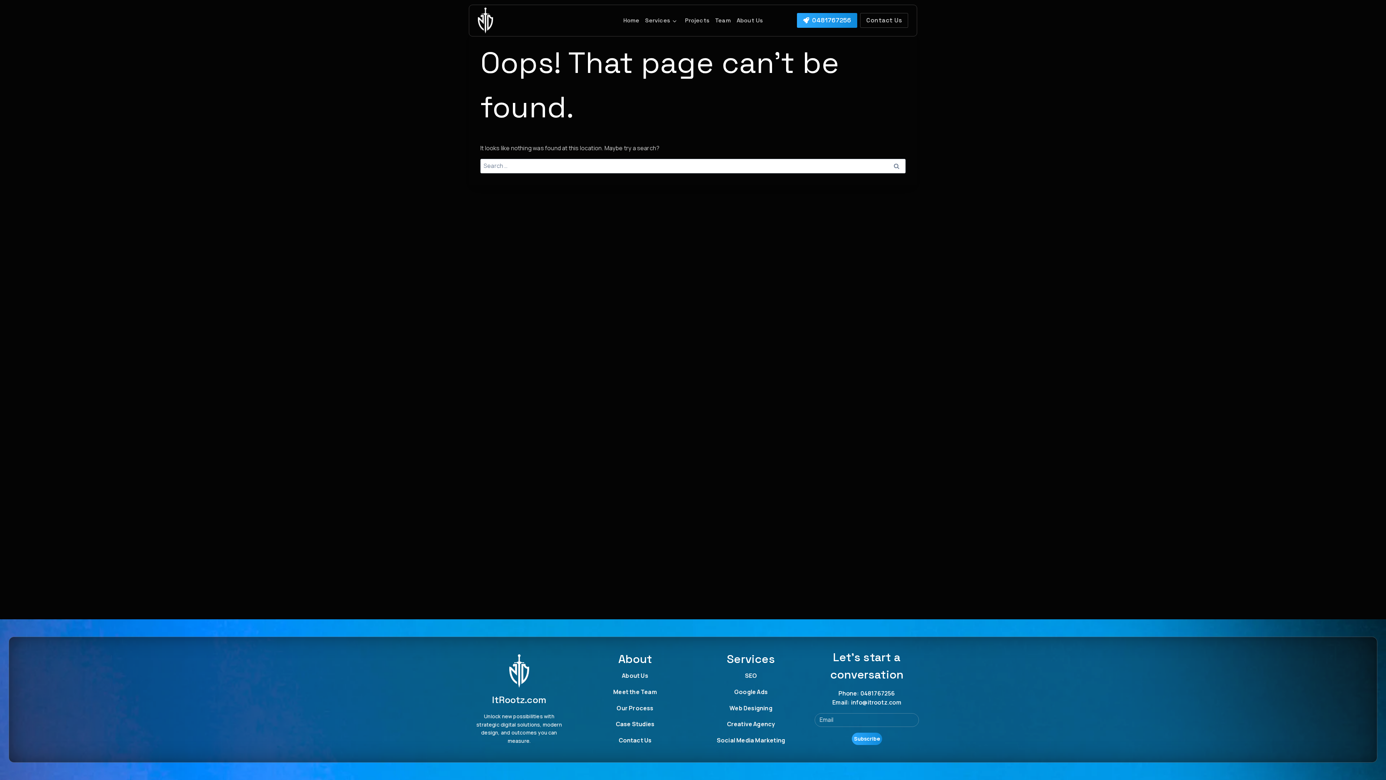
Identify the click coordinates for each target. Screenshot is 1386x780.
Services (657, 20)
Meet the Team (635, 692)
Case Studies (635, 724)
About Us (750, 20)
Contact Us (635, 740)
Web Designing (750, 708)
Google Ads (751, 692)
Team (723, 20)
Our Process (634, 708)
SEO (751, 676)
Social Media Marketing (751, 740)
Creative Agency (751, 724)
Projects (697, 20)
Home (631, 20)
